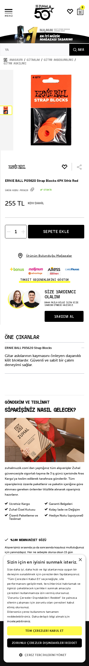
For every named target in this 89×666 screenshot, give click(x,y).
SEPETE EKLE (56, 231)
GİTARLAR (33, 59)
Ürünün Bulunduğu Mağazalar (49, 255)
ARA (81, 50)
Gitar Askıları (15, 63)
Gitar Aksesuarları (58, 59)
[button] (44, 654)
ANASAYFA (16, 59)
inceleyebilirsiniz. (19, 621)
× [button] (80, 560)
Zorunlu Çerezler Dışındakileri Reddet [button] (44, 643)
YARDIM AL (64, 317)
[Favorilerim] (70, 11)
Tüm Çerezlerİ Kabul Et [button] (44, 630)
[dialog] (44, 608)
